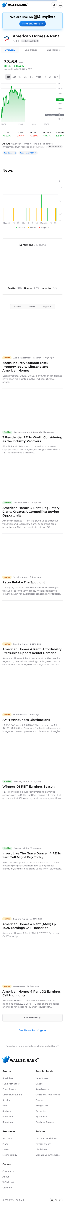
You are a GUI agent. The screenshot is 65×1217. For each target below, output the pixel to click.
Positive (17, 307)
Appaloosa (41, 1116)
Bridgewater (42, 1105)
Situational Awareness (48, 1094)
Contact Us (8, 1171)
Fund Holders (53, 49)
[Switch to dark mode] (60, 1200)
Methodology (9, 1154)
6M (32, 77)
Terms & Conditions (46, 1138)
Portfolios (7, 1078)
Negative (47, 307)
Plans (5, 1144)
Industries (7, 1116)
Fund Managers (11, 1083)
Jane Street (42, 1078)
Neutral (32, 307)
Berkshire (41, 1111)
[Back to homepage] (15, 4)
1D (8, 77)
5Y (50, 77)
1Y (45, 77)
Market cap (30, 41)
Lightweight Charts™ (48, 1046)
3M (26, 77)
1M (20, 77)
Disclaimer (41, 1149)
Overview (10, 49)
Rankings (7, 1122)
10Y (56, 77)
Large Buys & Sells (12, 1094)
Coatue (39, 1100)
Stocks (6, 1100)
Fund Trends (30, 49)
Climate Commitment (48, 1154)
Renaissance (42, 1089)
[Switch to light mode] (56, 1200)
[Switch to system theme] (52, 1200)
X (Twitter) (8, 1182)
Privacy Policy (43, 1144)
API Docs (7, 1138)
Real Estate (8, 153)
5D (14, 77)
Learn (5, 1149)
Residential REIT (27, 153)
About (5, 1176)
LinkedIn (7, 1187)
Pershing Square (45, 1122)
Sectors (6, 1111)
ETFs (4, 1105)
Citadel (39, 1083)
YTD (38, 77)
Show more (54, 147)
